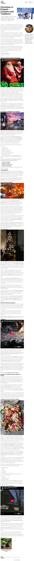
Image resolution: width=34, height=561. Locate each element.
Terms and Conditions (16, 557)
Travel (13, 20)
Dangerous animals (11, 18)
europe (2, 20)
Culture (5, 18)
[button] (26, 2)
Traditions (9, 20)
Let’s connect (30, 43)
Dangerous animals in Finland (12, 372)
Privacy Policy (8, 557)
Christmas (7, 17)
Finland (15, 16)
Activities (3, 17)
